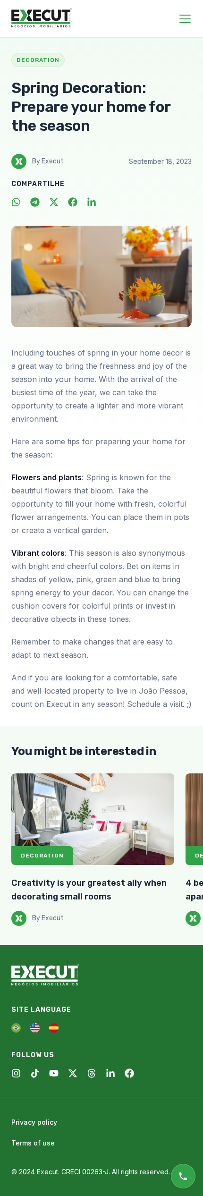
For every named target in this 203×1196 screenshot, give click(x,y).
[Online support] (183, 1176)
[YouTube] (54, 1073)
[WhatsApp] (16, 202)
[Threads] (91, 1073)
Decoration (42, 855)
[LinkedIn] (91, 202)
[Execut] (41, 18)
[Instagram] (16, 1073)
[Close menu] (185, 18)
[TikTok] (35, 1073)
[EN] (35, 1028)
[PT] (16, 1028)
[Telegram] (35, 202)
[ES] (54, 1028)
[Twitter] (54, 202)
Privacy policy (34, 1122)
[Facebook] (72, 202)
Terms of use (33, 1143)
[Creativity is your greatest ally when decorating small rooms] (92, 819)
